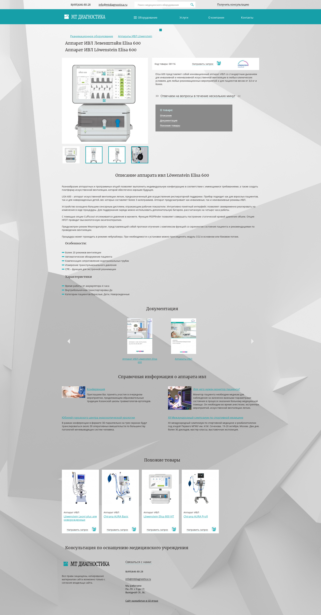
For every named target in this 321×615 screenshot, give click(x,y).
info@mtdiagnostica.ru (113, 4)
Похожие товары (170, 125)
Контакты (247, 17)
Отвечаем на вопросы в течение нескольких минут (197, 96)
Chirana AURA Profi (196, 516)
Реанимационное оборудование (91, 36)
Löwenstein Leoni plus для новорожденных (80, 518)
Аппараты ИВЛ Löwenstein (135, 36)
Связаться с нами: (138, 562)
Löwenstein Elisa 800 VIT (159, 516)
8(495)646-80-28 (81, 4)
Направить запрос (202, 63)
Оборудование (147, 17)
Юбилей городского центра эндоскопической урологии (98, 417)
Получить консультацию (233, 4)
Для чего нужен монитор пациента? (216, 389)
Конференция (96, 389)
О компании (216, 17)
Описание (166, 115)
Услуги (184, 17)
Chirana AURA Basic (116, 516)
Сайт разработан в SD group (141, 600)
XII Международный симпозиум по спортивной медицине (205, 417)
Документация (168, 120)
